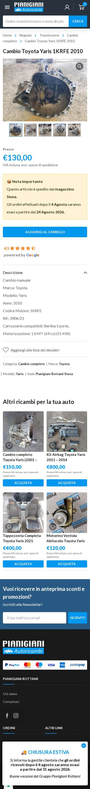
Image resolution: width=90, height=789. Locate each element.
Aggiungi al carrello (45, 232)
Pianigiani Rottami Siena (54, 374)
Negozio (25, 35)
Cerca (78, 21)
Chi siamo (10, 694)
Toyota (64, 364)
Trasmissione (49, 35)
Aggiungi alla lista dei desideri (35, 350)
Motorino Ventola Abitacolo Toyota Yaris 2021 (66, 540)
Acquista (23, 483)
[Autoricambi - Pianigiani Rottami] (28, 6)
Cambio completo (31, 364)
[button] (79, 66)
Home (7, 35)
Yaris (20, 374)
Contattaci (11, 702)
